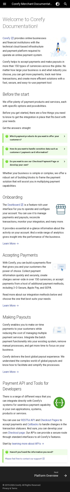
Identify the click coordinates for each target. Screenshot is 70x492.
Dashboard (14, 204)
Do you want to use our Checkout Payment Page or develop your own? (34, 163)
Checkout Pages (49, 420)
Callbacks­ (33, 424)
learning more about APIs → (28, 443)
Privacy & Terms (10, 488)
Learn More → (11, 243)
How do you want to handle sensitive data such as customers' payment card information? (34, 150)
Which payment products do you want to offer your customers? (34, 138)
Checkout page (16, 432)
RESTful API (28, 420)
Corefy (7, 38)
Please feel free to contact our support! (23, 458)
